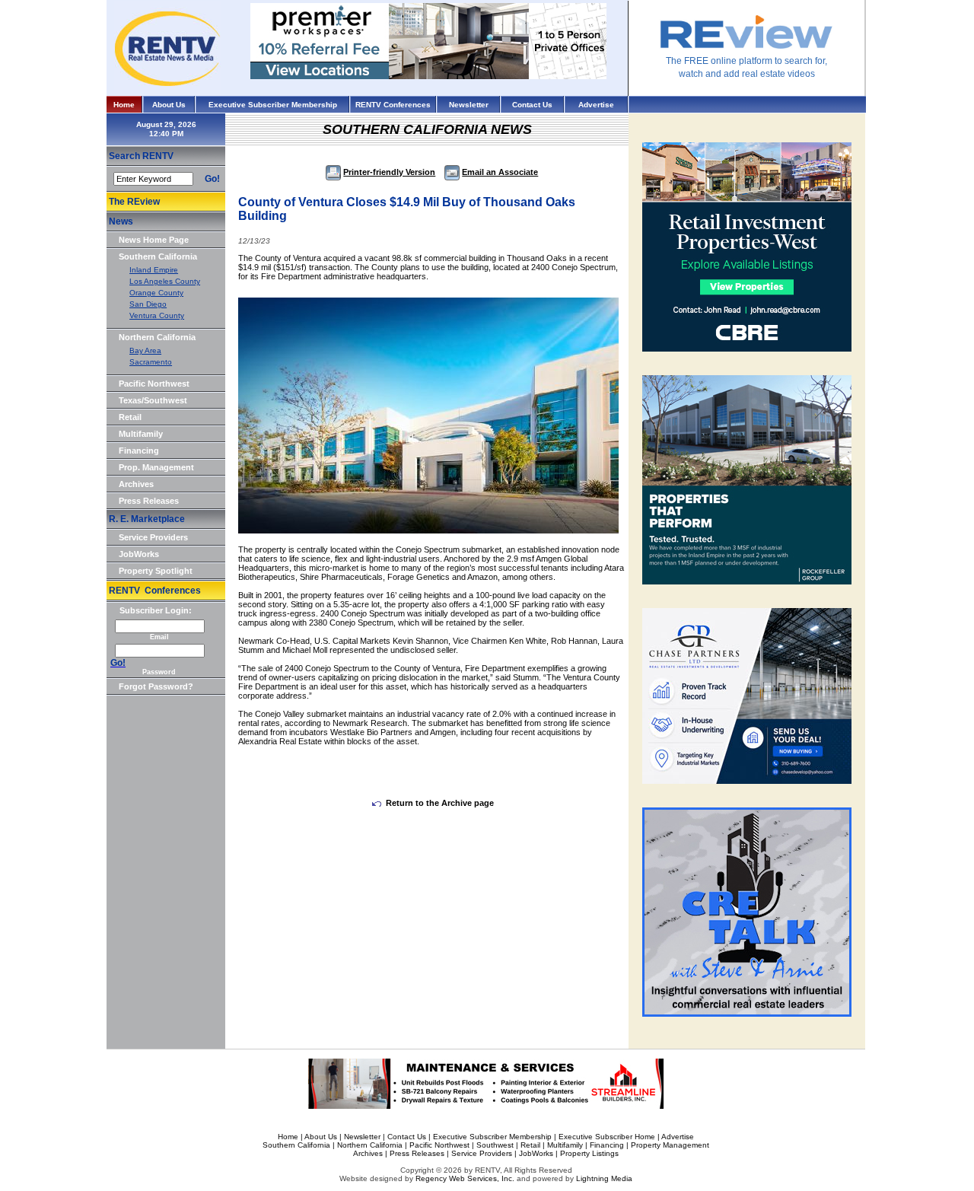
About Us (169, 104)
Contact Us (532, 104)
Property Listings (589, 1153)
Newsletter (469, 104)
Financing (139, 450)
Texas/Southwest (153, 400)
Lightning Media (604, 1178)
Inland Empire (153, 270)
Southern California (158, 256)
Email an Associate (500, 172)
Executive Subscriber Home (607, 1136)
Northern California (157, 337)
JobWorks (139, 554)
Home (124, 104)
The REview (134, 201)
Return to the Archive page (440, 802)
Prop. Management (156, 467)
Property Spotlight (156, 570)
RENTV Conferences (393, 104)
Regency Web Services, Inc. (464, 1178)
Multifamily (141, 433)
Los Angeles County (164, 281)
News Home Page (154, 239)
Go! (212, 179)
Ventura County (156, 315)
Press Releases (149, 500)
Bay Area (145, 350)
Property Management (670, 1145)
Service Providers (153, 537)
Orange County (156, 292)
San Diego (148, 304)
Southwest (495, 1145)
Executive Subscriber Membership (272, 104)
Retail (130, 417)
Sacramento (150, 362)
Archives (136, 484)
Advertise (596, 104)
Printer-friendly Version (389, 172)
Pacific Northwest (154, 383)
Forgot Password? (156, 686)
